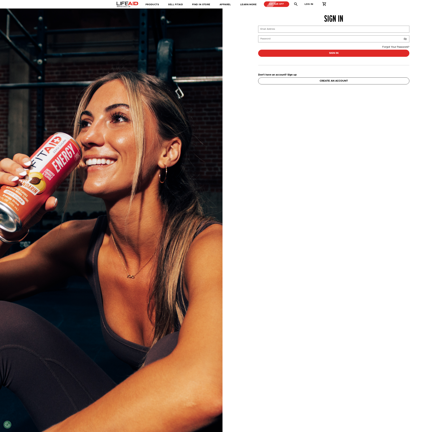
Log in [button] (309, 4)
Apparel (225, 4)
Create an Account (334, 81)
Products (152, 4)
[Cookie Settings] (7, 425)
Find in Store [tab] (201, 5)
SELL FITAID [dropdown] (175, 4)
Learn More (248, 4)
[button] (296, 4)
